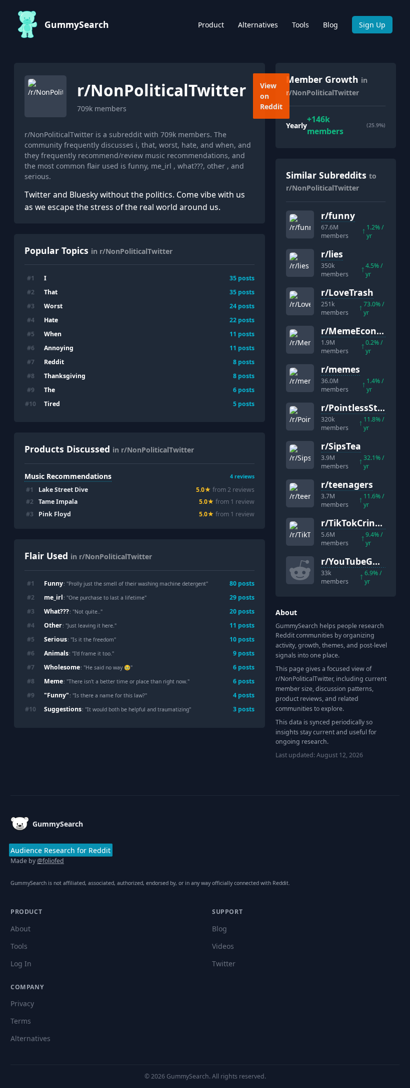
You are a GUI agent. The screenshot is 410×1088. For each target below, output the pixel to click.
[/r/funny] (300, 224)
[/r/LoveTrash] (300, 301)
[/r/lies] (300, 263)
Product (211, 24)
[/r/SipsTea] (300, 455)
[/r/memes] (300, 378)
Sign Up (372, 24)
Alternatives (258, 24)
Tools (300, 24)
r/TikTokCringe (353, 523)
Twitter (224, 963)
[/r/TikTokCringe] (300, 532)
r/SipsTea (341, 446)
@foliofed (50, 861)
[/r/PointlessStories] (300, 417)
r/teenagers (347, 484)
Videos (223, 946)
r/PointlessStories (360, 408)
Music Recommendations (68, 476)
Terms (20, 1021)
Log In (21, 963)
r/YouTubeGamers (360, 561)
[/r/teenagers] (300, 493)
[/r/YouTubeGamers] (300, 570)
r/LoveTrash (347, 292)
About (20, 928)
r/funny (338, 215)
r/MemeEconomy (358, 331)
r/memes (340, 369)
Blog (330, 24)
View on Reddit (271, 96)
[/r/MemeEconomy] (300, 340)
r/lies (332, 254)
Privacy (22, 1003)
